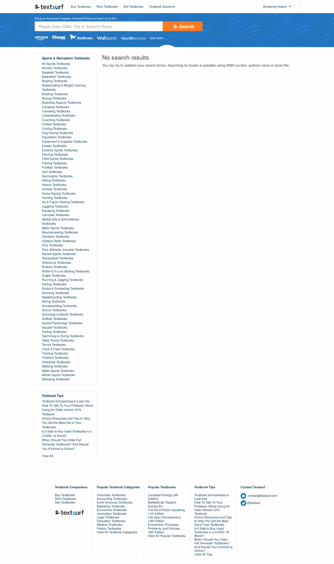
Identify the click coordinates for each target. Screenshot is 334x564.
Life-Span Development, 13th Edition (164, 519)
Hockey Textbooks (54, 189)
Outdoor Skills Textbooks (59, 241)
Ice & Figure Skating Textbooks (63, 202)
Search (186, 26)
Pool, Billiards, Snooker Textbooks (65, 250)
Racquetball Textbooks (57, 258)
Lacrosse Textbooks (55, 215)
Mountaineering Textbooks (60, 232)
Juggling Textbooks (55, 206)
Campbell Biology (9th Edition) (163, 497)
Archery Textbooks (54, 68)
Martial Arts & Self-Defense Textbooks (60, 221)
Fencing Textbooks (55, 154)
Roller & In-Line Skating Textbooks (65, 271)
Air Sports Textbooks (56, 64)
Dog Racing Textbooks (57, 133)
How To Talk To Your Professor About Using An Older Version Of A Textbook (67, 409)
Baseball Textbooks (55, 72)
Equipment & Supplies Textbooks (64, 141)
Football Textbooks (55, 167)
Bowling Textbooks (55, 94)
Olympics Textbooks (55, 236)
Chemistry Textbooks (111, 495)
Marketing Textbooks (111, 506)
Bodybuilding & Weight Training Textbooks (63, 87)
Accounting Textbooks (112, 498)
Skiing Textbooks (53, 301)
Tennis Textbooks (54, 345)
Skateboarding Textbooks (59, 297)
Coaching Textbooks (56, 120)
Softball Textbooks (54, 319)
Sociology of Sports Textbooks (62, 314)
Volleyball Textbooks (56, 362)
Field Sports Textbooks (57, 159)
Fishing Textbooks (54, 163)
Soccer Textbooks (54, 310)
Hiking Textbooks (54, 180)
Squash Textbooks (54, 327)
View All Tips (203, 554)
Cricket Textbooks (54, 124)
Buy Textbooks (81, 6)
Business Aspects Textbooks (61, 102)
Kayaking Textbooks (56, 211)
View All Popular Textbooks (167, 535)
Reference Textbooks (56, 262)
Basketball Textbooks (56, 77)
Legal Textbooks (108, 517)
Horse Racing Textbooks (59, 193)
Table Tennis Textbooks (58, 340)
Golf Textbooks (52, 172)
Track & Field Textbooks (58, 349)
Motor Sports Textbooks (58, 228)
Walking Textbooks (55, 366)
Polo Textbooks (52, 245)
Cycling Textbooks (54, 128)
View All (47, 456)
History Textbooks (54, 185)
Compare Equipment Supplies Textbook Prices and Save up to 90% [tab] (76, 18)
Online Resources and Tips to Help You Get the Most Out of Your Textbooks (66, 422)
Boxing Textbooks (54, 98)
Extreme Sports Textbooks (60, 150)
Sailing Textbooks (54, 284)
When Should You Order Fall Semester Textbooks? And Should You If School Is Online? (65, 444)
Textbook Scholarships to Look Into (66, 401)
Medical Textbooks (109, 524)
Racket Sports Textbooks (59, 254)
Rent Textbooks (107, 6)
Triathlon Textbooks (55, 357)
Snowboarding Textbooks (59, 306)
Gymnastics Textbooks (57, 176)
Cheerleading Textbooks (58, 115)
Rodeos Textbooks (54, 267)
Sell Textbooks (133, 6)
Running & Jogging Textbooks (62, 280)
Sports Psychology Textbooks (62, 323)
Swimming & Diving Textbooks (63, 336)
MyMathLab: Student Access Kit (162, 504)
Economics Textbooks (112, 510)
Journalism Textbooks (112, 513)
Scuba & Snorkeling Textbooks (63, 288)
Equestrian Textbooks (57, 137)
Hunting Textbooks (54, 198)
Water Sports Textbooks (58, 371)
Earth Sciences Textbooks (114, 502)
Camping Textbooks (55, 107)
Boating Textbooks (54, 81)
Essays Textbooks (54, 146)
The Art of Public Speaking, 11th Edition (166, 512)
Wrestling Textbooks (56, 379)
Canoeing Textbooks (56, 111)
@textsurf (253, 502)
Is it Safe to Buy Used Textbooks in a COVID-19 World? (67, 433)
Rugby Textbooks (54, 275)
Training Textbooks (55, 353)
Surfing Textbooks (54, 332)
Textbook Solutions (162, 6)
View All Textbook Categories (117, 532)
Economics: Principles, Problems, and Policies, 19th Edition (164, 528)
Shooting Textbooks (55, 293)
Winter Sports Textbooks (58, 375)
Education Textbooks (111, 521)
